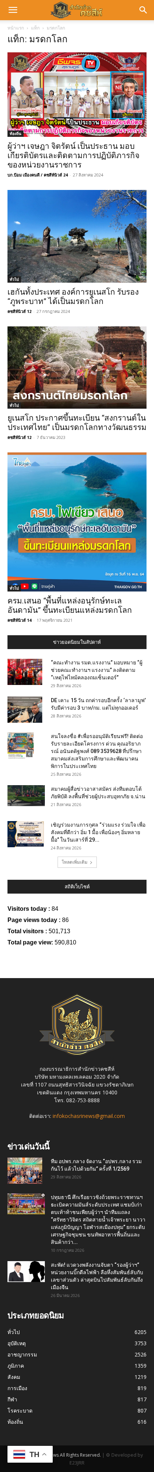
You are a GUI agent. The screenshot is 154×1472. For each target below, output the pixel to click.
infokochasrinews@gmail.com (89, 1115)
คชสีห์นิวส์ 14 (19, 620)
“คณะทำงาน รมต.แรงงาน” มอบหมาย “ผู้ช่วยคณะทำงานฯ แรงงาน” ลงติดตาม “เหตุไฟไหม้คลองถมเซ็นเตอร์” (96, 670)
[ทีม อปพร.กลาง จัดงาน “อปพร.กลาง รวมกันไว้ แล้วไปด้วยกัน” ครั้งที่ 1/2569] (24, 1171)
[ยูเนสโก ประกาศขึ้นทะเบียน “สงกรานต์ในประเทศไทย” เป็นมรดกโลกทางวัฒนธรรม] (77, 367)
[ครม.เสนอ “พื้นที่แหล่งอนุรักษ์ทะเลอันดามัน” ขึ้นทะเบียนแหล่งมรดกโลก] (77, 521)
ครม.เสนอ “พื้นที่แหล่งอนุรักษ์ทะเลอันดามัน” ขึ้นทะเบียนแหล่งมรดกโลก (69, 605)
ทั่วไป (14, 279)
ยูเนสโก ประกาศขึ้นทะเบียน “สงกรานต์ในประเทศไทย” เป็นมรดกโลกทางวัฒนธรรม (77, 423)
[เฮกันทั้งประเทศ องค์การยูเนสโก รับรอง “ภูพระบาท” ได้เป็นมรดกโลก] (77, 236)
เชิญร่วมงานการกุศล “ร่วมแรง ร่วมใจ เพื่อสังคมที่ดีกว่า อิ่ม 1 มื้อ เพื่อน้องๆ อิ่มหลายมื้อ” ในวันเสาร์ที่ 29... (98, 832)
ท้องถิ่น (15, 133)
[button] (13, 10)
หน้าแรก (15, 28)
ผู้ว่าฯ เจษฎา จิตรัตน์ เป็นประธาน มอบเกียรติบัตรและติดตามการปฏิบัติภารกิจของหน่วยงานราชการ (73, 155)
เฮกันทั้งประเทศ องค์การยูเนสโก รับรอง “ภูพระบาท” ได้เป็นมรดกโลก (73, 297)
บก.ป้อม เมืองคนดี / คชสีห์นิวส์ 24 (37, 175)
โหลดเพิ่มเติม (74, 862)
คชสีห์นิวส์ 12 (19, 311)
